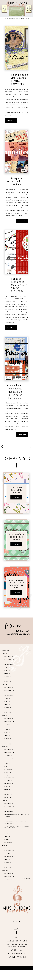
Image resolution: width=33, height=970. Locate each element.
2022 (4, 684)
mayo (7, 670)
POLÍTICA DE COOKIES (16, 953)
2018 (4, 800)
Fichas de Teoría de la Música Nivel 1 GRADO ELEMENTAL (19, 285)
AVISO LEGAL (16, 950)
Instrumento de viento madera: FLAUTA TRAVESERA (19, 79)
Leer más (11, 120)
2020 (4, 746)
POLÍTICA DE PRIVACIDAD (17, 957)
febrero (8, 678)
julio (7, 760)
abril (7, 673)
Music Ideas (12, 968)
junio (7, 667)
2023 (4, 653)
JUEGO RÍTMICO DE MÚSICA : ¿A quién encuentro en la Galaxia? (16, 584)
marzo (7, 676)
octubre (8, 661)
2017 (4, 845)
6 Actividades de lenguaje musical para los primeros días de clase (14, 391)
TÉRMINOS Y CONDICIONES (16, 941)
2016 (4, 870)
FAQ (16, 937)
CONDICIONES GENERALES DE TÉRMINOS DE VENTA (16, 945)
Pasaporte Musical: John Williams (14, 181)
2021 (4, 715)
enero (7, 681)
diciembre (8, 656)
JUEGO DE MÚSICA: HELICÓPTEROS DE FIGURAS (16, 537)
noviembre (8, 659)
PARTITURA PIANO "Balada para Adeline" (16, 490)
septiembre (9, 664)
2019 (4, 775)
